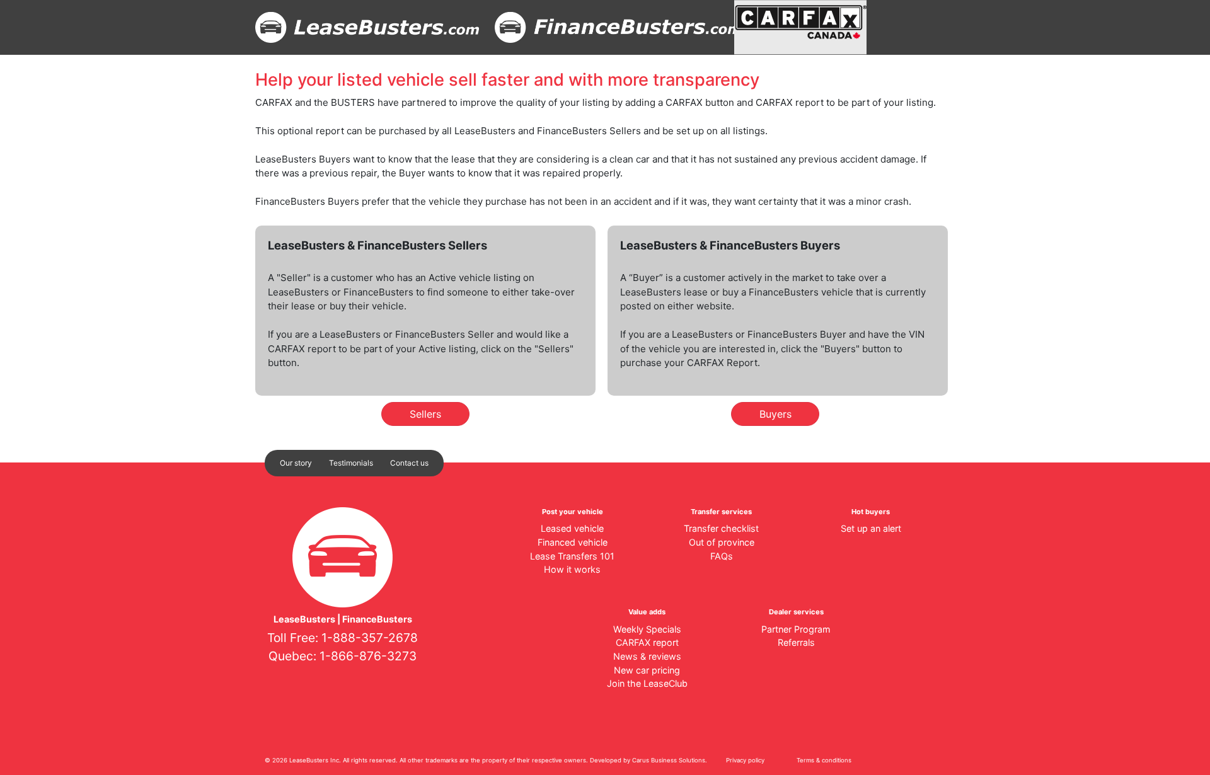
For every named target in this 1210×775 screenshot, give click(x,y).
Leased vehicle (572, 528)
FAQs (721, 556)
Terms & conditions (824, 760)
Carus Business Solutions (668, 760)
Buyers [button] (775, 414)
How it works (572, 569)
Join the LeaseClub (647, 683)
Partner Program (796, 629)
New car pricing (647, 670)
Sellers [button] (425, 414)
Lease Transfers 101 (572, 556)
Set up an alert (871, 528)
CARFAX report (647, 642)
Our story (296, 463)
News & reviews (647, 656)
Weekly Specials (647, 629)
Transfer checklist (721, 528)
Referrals (796, 642)
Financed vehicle (573, 542)
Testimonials (351, 463)
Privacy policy (745, 760)
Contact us (409, 463)
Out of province (721, 542)
